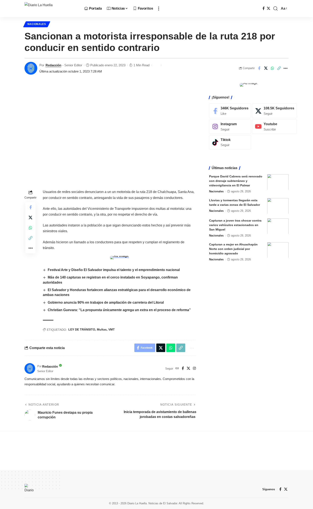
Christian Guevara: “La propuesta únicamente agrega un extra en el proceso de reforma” (119, 310)
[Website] (177, 368)
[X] (268, 8)
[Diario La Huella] (51, 8)
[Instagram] (194, 368)
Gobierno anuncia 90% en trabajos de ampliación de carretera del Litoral (106, 302)
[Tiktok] (230, 142)
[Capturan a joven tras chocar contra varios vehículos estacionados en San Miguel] (278, 226)
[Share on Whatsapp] (272, 68)
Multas (102, 329)
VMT (111, 329)
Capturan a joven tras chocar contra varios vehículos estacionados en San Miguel (235, 225)
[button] (159, 8)
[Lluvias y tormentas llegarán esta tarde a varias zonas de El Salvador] (278, 206)
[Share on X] (266, 68)
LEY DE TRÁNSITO (81, 329)
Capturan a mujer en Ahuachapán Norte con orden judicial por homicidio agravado (233, 248)
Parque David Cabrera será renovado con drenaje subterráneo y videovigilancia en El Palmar (235, 180)
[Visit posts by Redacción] (30, 68)
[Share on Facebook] (259, 68)
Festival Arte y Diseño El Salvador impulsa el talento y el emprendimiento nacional (114, 270)
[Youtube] (274, 126)
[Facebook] (263, 8)
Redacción (53, 65)
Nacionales (36, 24)
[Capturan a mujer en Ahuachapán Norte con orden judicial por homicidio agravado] (278, 250)
